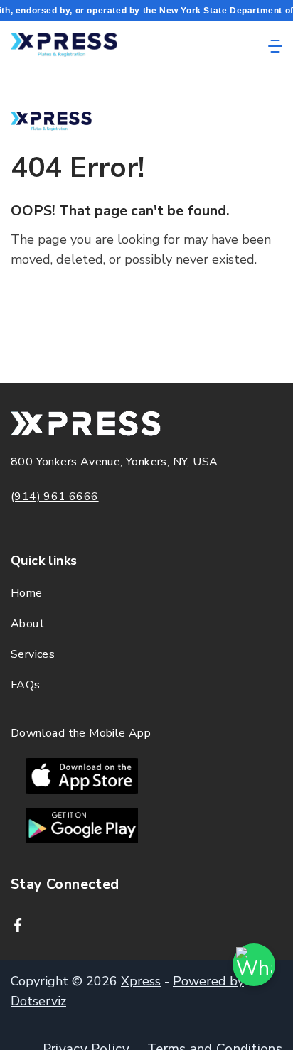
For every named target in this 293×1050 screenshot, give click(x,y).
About (27, 624)
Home (27, 593)
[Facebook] (18, 925)
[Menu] (275, 46)
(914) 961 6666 (55, 496)
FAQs (26, 685)
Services (33, 654)
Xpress (141, 981)
